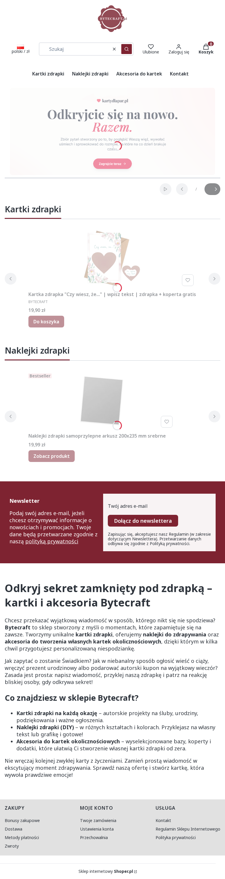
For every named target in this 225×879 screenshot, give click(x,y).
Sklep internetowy (106, 871)
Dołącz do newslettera (143, 520)
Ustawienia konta (97, 829)
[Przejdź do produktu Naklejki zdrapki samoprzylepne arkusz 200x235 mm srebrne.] (101, 400)
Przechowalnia (94, 837)
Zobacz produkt (51, 456)
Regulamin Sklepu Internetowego (188, 829)
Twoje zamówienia (98, 820)
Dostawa (13, 829)
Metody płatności (22, 837)
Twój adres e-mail (128, 506)
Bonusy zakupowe (22, 820)
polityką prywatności (51, 541)
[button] (126, 49)
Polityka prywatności (176, 837)
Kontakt (163, 820)
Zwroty (12, 846)
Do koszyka (46, 321)
